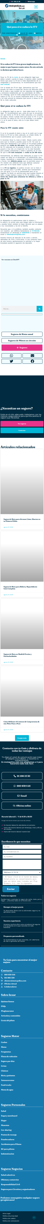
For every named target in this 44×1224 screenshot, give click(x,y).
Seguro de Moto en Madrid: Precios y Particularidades (18, 655)
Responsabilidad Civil (10, 1184)
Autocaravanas (7, 1080)
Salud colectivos (8, 1175)
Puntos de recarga (9, 1135)
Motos (22, 24)
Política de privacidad (10, 1216)
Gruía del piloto (8, 1020)
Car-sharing (6, 1130)
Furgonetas (6, 1052)
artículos (23, 35)
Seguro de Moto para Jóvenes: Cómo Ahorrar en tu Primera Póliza (22, 520)
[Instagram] (34, 1217)
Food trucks (6, 1085)
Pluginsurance (7, 1011)
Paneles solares (7, 1139)
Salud (3, 1111)
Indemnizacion (7, 1154)
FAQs (3, 1006)
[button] (11, 355)
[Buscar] (39, 309)
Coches (4, 1042)
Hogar (4, 1120)
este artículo (5, 84)
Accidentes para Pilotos (11, 1144)
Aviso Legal (6, 1213)
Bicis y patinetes (8, 1075)
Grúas (3, 1066)
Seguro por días (7, 1061)
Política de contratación (11, 1221)
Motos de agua (7, 1090)
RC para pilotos (7, 1149)
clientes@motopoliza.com (16, 234)
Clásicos (4, 1071)
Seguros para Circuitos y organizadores (18, 1189)
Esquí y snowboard (9, 1116)
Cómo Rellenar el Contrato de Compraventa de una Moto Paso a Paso (21, 723)
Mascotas (5, 1125)
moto (16, 77)
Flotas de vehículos (9, 1056)
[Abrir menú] (36, 7)
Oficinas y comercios (10, 1179)
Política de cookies (9, 1218)
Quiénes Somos (7, 1001)
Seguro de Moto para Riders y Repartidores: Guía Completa (20, 588)
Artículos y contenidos (10, 1016)
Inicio (3, 59)
